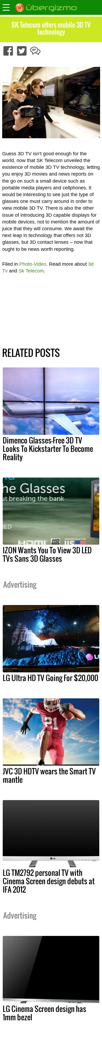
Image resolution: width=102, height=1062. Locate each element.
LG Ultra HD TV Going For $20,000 (50, 677)
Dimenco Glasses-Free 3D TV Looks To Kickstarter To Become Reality (48, 448)
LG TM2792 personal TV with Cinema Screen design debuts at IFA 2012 (49, 881)
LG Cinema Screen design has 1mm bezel (44, 1012)
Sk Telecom (31, 271)
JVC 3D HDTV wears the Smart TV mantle (49, 775)
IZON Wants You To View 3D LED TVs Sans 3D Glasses (47, 554)
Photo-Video (32, 264)
